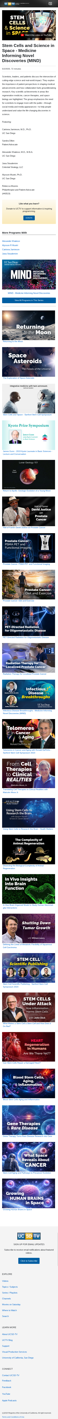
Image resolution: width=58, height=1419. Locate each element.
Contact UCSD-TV (10, 1375)
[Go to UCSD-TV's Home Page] (17, 3)
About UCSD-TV (9, 1334)
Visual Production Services (14, 1352)
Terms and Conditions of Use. (13, 1417)
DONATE (29, 218)
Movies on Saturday (11, 1304)
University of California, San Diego (18, 1358)
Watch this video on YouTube (36, 36)
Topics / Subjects (10, 1287)
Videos (5, 1281)
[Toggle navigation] (50, 3)
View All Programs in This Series (29, 300)
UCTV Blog (7, 1340)
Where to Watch (9, 1310)
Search (5, 1316)
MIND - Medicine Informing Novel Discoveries (29, 293)
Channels (6, 1298)
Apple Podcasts (9, 1400)
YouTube (6, 1394)
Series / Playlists (9, 1293)
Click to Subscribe (29, 1261)
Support (5, 1346)
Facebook (6, 1387)
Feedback (6, 1380)
